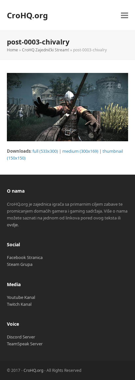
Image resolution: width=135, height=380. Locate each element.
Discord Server (21, 337)
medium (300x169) (80, 151)
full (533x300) (45, 151)
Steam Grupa (19, 264)
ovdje (12, 225)
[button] (124, 15)
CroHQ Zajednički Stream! (45, 50)
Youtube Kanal (21, 297)
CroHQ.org (27, 15)
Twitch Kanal (19, 304)
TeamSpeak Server (25, 344)
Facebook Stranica (25, 257)
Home (12, 50)
